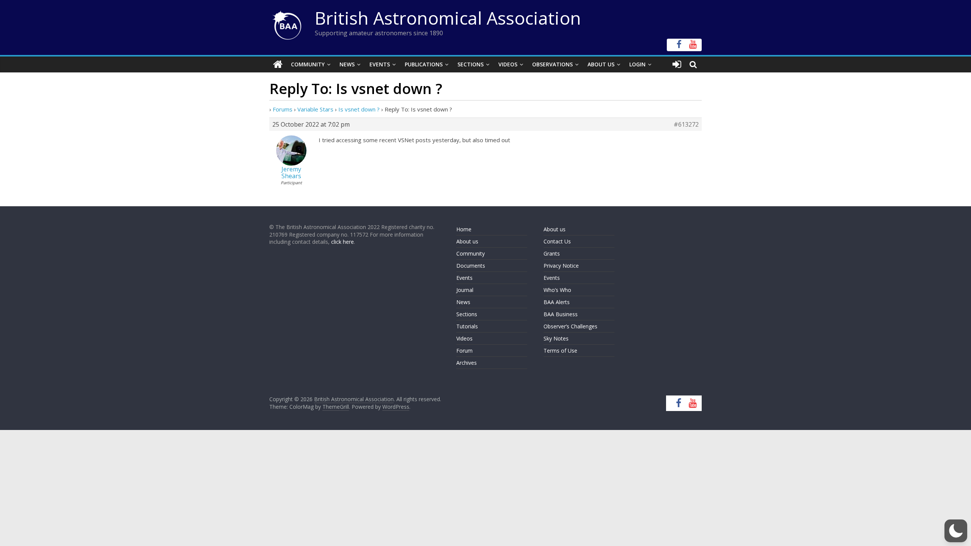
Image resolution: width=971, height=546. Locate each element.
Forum (464, 350)
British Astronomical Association (448, 18)
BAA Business (561, 314)
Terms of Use (560, 350)
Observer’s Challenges (570, 326)
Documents (470, 265)
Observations (552, 64)
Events (379, 64)
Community (308, 64)
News (347, 64)
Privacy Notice (561, 265)
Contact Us (557, 241)
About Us (601, 64)
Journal (464, 289)
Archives (466, 362)
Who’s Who (557, 289)
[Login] (677, 64)
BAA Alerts (557, 302)
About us (467, 241)
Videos (507, 64)
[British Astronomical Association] (277, 64)
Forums (282, 109)
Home (463, 229)
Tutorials (467, 326)
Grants (552, 253)
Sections (470, 64)
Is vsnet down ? (359, 109)
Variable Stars (315, 109)
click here (342, 241)
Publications (424, 64)
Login (637, 64)
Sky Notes (556, 338)
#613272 (686, 124)
